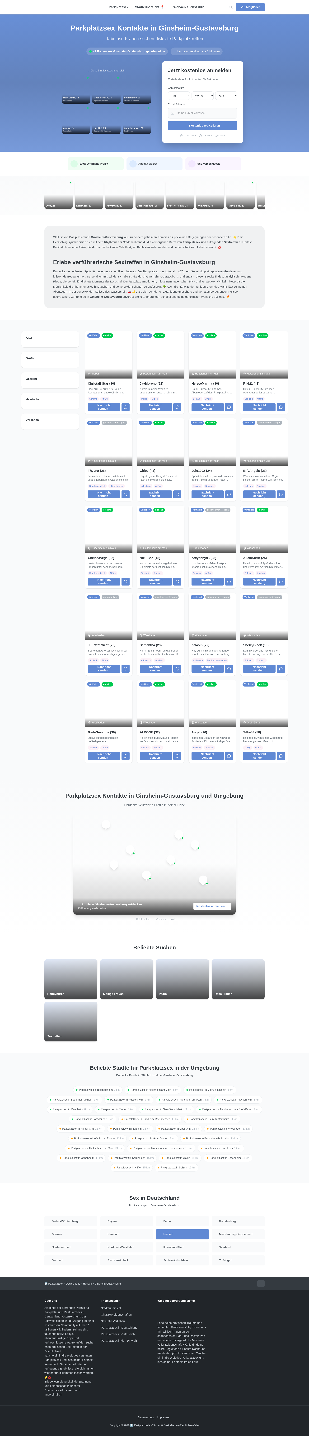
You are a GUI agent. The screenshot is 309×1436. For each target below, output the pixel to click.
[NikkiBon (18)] (203, 880)
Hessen (87, 1283)
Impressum (164, 1417)
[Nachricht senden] (126, 407)
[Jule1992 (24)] (195, 844)
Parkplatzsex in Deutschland (119, 1327)
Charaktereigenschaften (116, 1314)
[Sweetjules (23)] (178, 834)
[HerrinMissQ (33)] (114, 864)
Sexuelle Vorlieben (113, 1321)
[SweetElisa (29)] (130, 849)
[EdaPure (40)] (146, 875)
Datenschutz (146, 1417)
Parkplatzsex (118, 7)
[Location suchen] (231, 7)
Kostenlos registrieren (204, 125)
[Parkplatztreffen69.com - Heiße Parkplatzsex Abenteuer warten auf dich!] (70, 7)
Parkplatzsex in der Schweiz (119, 1340)
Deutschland (73, 1283)
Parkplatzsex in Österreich (118, 1334)
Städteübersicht (111, 1308)
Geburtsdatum (176, 88)
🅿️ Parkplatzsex (53, 1283)
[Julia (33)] (170, 859)
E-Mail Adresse (176, 104)
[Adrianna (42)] (106, 824)
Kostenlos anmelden (210, 906)
